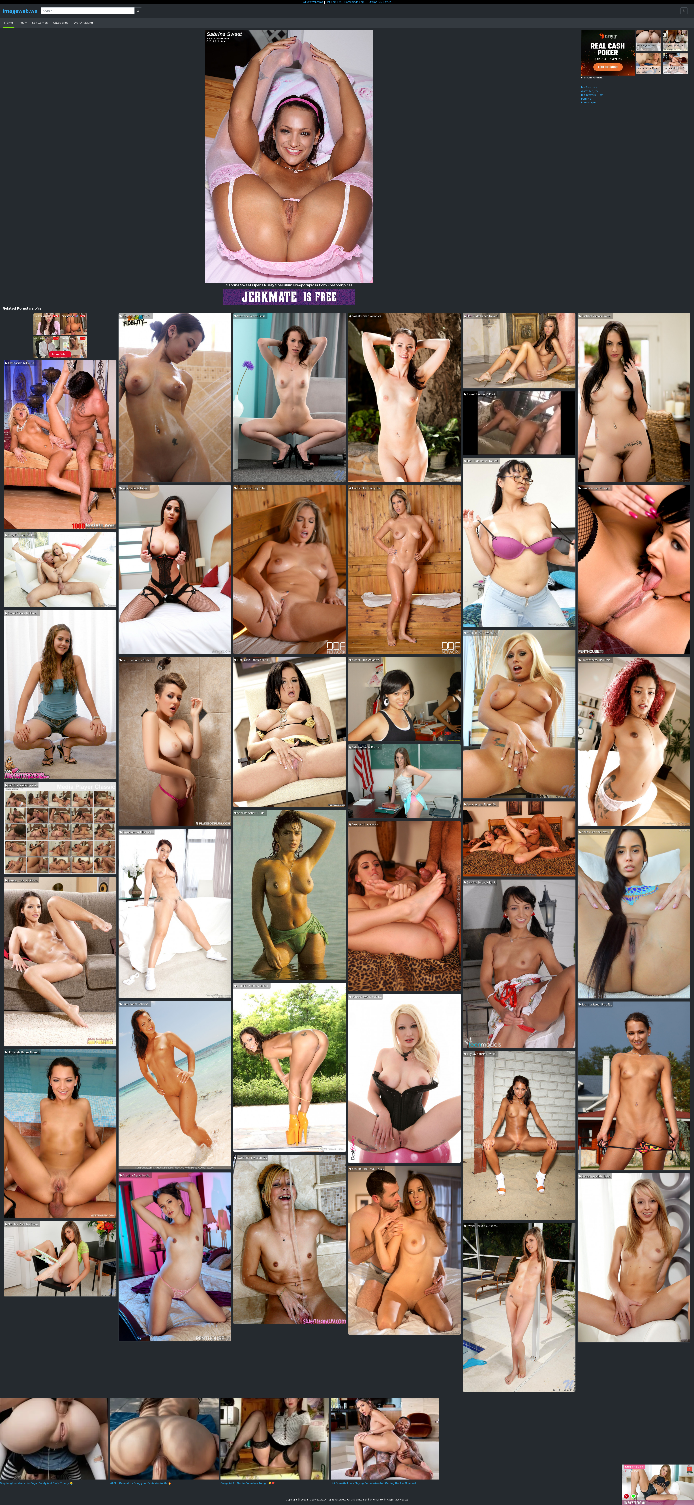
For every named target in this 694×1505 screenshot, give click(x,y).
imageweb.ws (20, 10)
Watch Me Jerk (589, 91)
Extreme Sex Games (379, 2)
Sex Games (40, 22)
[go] (138, 10)
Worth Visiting (83, 22)
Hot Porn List (333, 2)
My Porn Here (589, 87)
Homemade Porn (354, 2)
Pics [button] (22, 22)
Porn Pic (586, 98)
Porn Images (588, 102)
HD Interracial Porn (592, 95)
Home (8, 22)
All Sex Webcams (313, 2)
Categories (60, 22)
